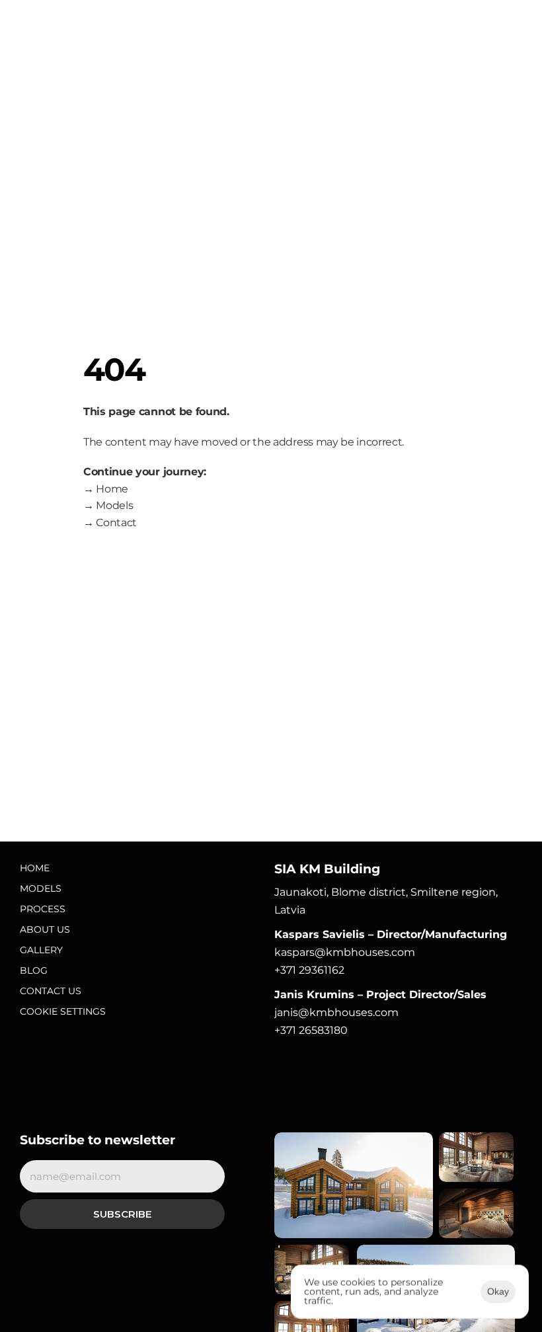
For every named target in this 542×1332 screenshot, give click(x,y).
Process (42, 909)
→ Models (108, 505)
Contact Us (50, 991)
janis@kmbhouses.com (336, 1012)
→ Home (105, 489)
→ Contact (110, 522)
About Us (45, 929)
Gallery (41, 950)
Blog (34, 970)
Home (35, 868)
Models (40, 888)
